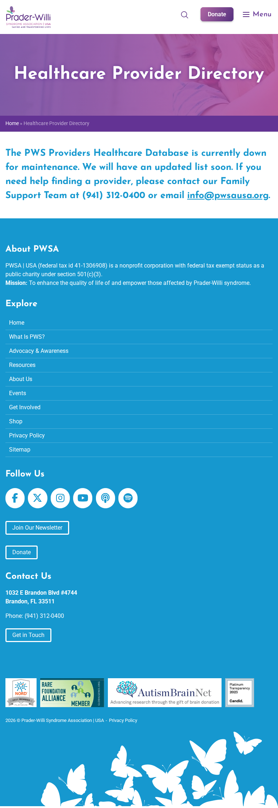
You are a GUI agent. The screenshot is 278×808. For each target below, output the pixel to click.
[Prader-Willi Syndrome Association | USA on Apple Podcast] (105, 498)
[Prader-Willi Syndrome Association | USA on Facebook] (15, 498)
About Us (20, 379)
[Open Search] (184, 14)
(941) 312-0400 (44, 615)
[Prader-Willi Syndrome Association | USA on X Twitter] (37, 498)
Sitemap (19, 449)
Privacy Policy (27, 435)
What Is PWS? (27, 336)
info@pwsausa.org (228, 196)
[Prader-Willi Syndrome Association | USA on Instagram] (60, 498)
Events (17, 393)
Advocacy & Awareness (38, 350)
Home (12, 123)
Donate (217, 14)
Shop (15, 421)
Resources (22, 365)
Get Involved (25, 407)
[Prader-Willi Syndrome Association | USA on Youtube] (82, 498)
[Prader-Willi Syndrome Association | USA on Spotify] (128, 498)
